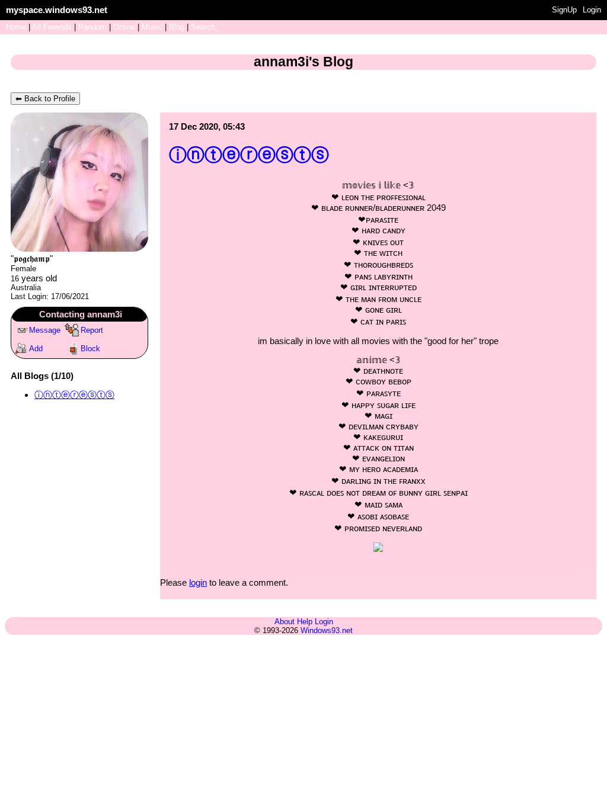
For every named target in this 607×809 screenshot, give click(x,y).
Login (592, 9)
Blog (176, 27)
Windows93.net (327, 630)
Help (304, 621)
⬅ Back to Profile (45, 98)
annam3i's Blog (303, 61)
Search (203, 27)
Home (16, 27)
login (198, 582)
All (52, 27)
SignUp (564, 9)
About (284, 621)
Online (124, 27)
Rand (92, 27)
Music (152, 27)
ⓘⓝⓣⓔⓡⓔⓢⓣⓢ (74, 395)
